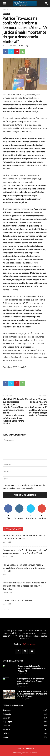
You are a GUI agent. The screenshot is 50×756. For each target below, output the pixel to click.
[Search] (46, 3)
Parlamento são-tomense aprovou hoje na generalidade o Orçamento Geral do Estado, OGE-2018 (24, 567)
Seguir (19, 505)
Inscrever (42, 505)
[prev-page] (4, 609)
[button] (4, 3)
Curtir (8, 505)
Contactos (30, 748)
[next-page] (8, 609)
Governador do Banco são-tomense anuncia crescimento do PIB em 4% (31, 668)
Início (4, 10)
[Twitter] (11, 51)
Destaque (12, 10)
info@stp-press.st (29, 644)
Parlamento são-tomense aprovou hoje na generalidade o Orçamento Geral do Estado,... (32, 693)
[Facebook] (5, 51)
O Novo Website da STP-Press (17, 600)
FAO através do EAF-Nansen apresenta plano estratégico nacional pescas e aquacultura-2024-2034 (24, 585)
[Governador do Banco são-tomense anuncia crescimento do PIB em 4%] (9, 669)
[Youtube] (31, 651)
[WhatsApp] (22, 51)
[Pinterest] (16, 51)
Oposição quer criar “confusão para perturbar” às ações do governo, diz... (30, 681)
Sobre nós (20, 748)
